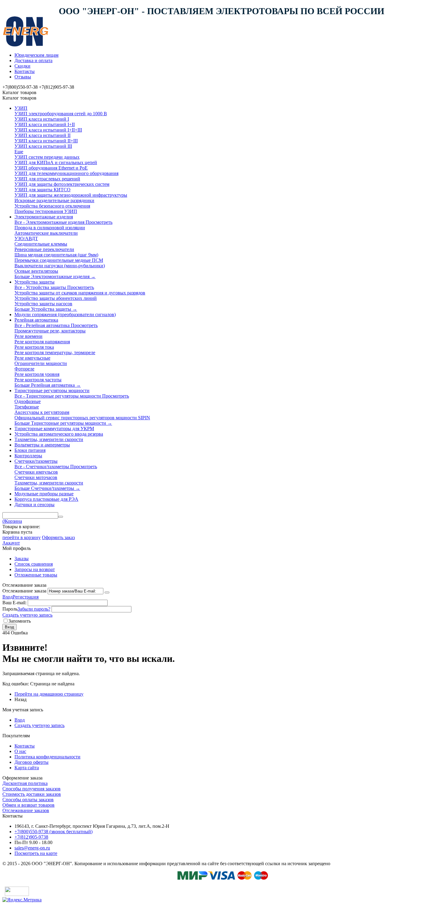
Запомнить (19, 621)
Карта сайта (26, 767)
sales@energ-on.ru (32, 847)
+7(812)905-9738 (31, 837)
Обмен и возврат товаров (28, 805)
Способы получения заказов (31, 788)
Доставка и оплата (33, 60)
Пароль (9, 608)
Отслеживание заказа (24, 590)
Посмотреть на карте (35, 853)
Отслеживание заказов (25, 810)
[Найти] (60, 517)
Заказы (21, 558)
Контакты (24, 71)
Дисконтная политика (25, 783)
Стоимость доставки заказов (31, 794)
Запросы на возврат (34, 569)
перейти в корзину (21, 537)
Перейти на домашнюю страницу (48, 694)
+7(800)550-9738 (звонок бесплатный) (53, 831)
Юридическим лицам (36, 55)
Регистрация (26, 596)
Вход (7, 596)
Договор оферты (31, 762)
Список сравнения (33, 564)
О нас (20, 751)
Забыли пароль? (33, 608)
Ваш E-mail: (14, 602)
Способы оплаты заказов (28, 799)
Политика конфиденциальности (47, 756)
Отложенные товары (35, 574)
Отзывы (22, 76)
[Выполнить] (107, 592)
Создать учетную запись (27, 615)
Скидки (22, 65)
